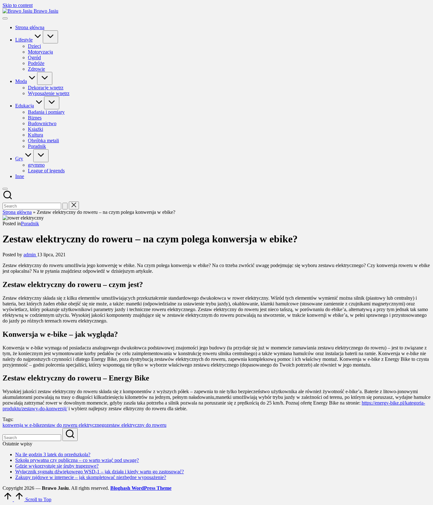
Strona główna (17, 212)
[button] (65, 206)
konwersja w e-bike (22, 425)
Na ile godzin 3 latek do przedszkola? (52, 454)
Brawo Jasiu (46, 11)
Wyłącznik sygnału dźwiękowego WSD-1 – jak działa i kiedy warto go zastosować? (99, 471)
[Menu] (5, 18)
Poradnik (30, 223)
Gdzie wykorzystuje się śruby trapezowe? (57, 466)
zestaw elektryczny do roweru (136, 425)
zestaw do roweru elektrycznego (74, 425)
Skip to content (18, 5)
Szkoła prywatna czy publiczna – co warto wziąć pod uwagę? (77, 460)
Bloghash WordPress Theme (140, 488)
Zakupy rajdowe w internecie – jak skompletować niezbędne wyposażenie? (90, 477)
